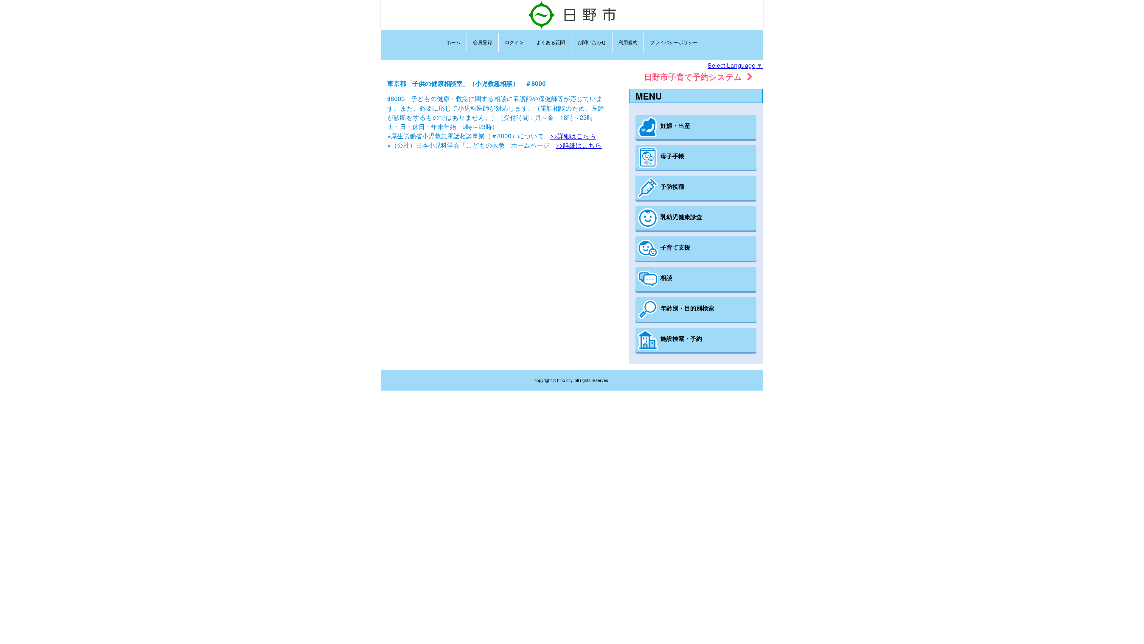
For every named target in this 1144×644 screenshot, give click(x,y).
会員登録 (482, 42)
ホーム (453, 42)
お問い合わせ (591, 42)
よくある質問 (550, 42)
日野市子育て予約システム (695, 76)
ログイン (514, 42)
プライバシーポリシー (674, 42)
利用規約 (628, 42)
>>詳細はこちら (573, 135)
